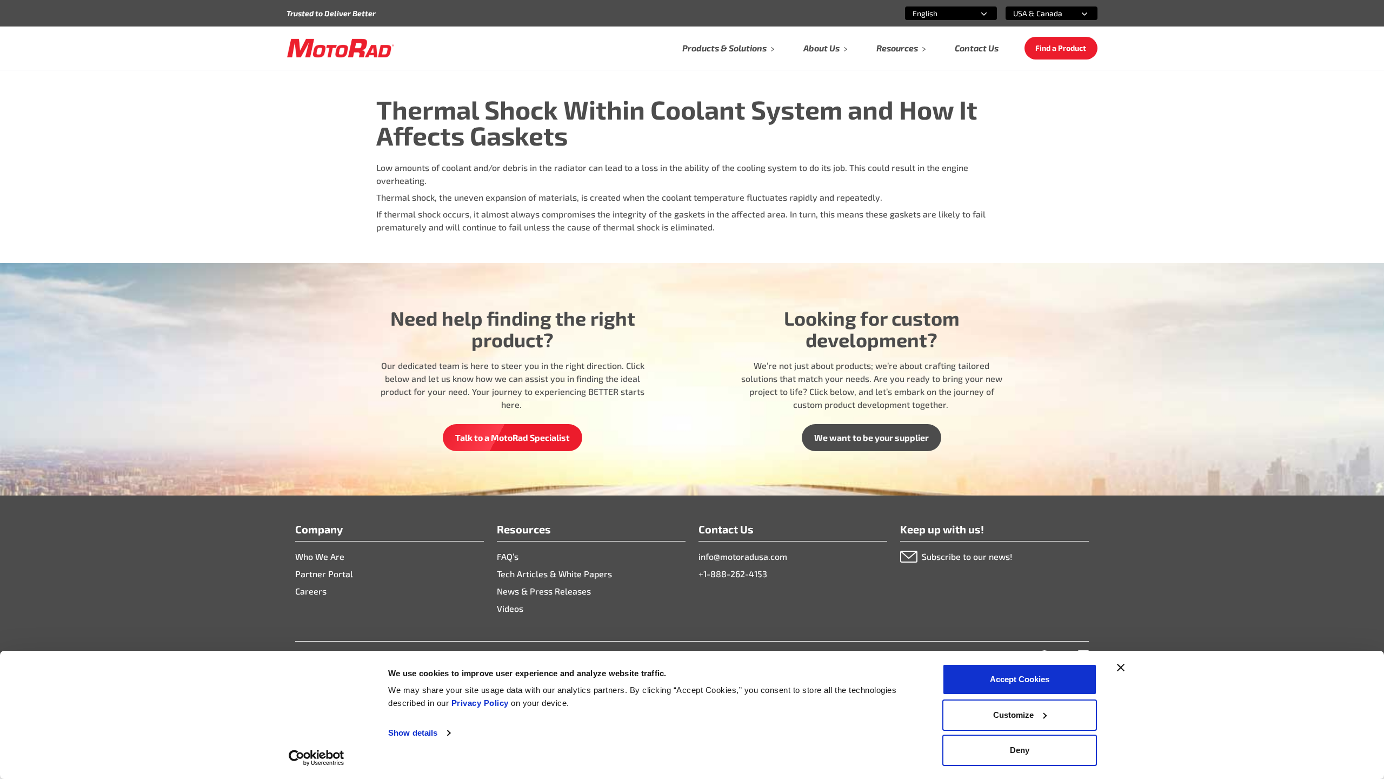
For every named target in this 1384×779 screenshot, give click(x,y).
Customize (1013, 714)
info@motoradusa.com (742, 556)
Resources (897, 48)
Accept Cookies (1019, 679)
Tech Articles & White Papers (554, 574)
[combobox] (938, 13)
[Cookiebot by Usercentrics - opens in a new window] (316, 758)
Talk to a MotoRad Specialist (512, 437)
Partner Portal (324, 574)
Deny (1019, 750)
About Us (821, 48)
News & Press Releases (544, 591)
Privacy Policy (481, 703)
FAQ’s (507, 556)
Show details (412, 732)
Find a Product (1060, 47)
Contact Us (977, 48)
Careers (311, 591)
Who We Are (319, 556)
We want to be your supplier (871, 437)
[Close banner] (1120, 667)
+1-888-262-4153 (732, 574)
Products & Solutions (724, 48)
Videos (510, 608)
